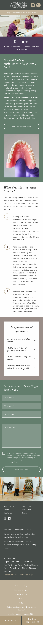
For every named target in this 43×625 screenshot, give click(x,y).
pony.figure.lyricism (23, 529)
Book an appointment (21, 126)
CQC (21, 603)
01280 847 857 (10, 558)
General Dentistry (31, 47)
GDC (21, 598)
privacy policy (12, 462)
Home (6, 47)
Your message (10, 427)
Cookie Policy (21, 594)
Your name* (9, 398)
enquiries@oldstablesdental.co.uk (18, 561)
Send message (21, 469)
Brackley (7, 544)
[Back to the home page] (18, 5)
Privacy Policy (21, 586)
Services (16, 47)
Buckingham (17, 544)
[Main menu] (4, 5)
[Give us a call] (38, 5)
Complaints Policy (21, 590)
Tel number (9, 414)
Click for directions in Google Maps (18, 574)
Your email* (9, 406)
